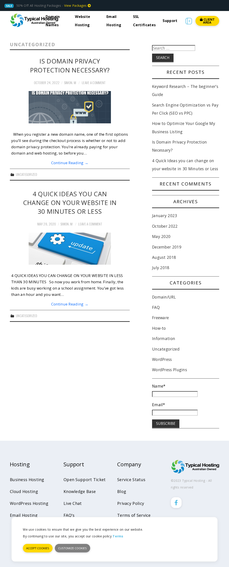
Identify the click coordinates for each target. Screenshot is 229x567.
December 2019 (166, 247)
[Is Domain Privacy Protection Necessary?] (70, 107)
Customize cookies (72, 548)
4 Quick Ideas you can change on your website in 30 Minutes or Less (70, 203)
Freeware (160, 317)
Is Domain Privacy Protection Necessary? (70, 65)
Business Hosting (27, 479)
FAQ (156, 307)
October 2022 (165, 226)
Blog (121, 491)
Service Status (131, 479)
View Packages (75, 5)
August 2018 (164, 257)
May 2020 (161, 236)
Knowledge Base (80, 491)
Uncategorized (26, 174)
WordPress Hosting (29, 503)
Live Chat (73, 503)
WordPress (162, 359)
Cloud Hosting (24, 491)
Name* (159, 386)
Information (163, 338)
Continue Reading (69, 162)
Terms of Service (134, 515)
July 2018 (161, 267)
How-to (159, 328)
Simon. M (70, 82)
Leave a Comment (94, 82)
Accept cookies (37, 548)
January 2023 (164, 215)
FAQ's (69, 515)
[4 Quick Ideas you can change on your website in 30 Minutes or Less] (70, 249)
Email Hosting (24, 515)
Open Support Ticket (85, 479)
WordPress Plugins (169, 369)
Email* (158, 404)
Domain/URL (164, 297)
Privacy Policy (130, 503)
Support (170, 20)
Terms (117, 536)
